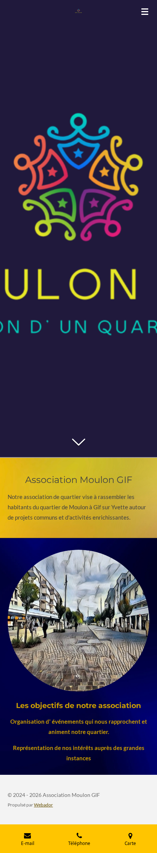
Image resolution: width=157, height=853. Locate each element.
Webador (43, 804)
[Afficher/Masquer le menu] (144, 11)
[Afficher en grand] (78, 621)
